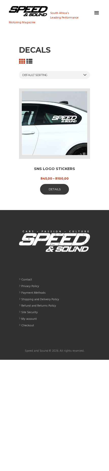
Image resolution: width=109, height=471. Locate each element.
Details (55, 189)
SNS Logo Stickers (54, 168)
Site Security (29, 312)
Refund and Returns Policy (38, 305)
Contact (26, 279)
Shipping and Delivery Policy (40, 299)
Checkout (27, 325)
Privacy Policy (30, 286)
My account (29, 319)
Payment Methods (33, 292)
